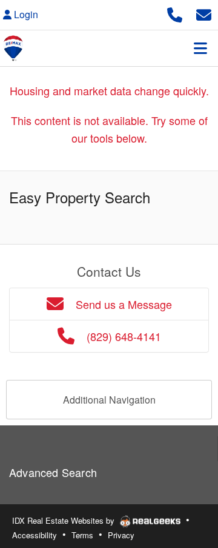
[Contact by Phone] (174, 13)
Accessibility (34, 535)
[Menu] (200, 48)
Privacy (121, 535)
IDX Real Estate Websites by (64, 520)
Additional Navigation (109, 400)
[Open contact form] (203, 13)
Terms (82, 535)
